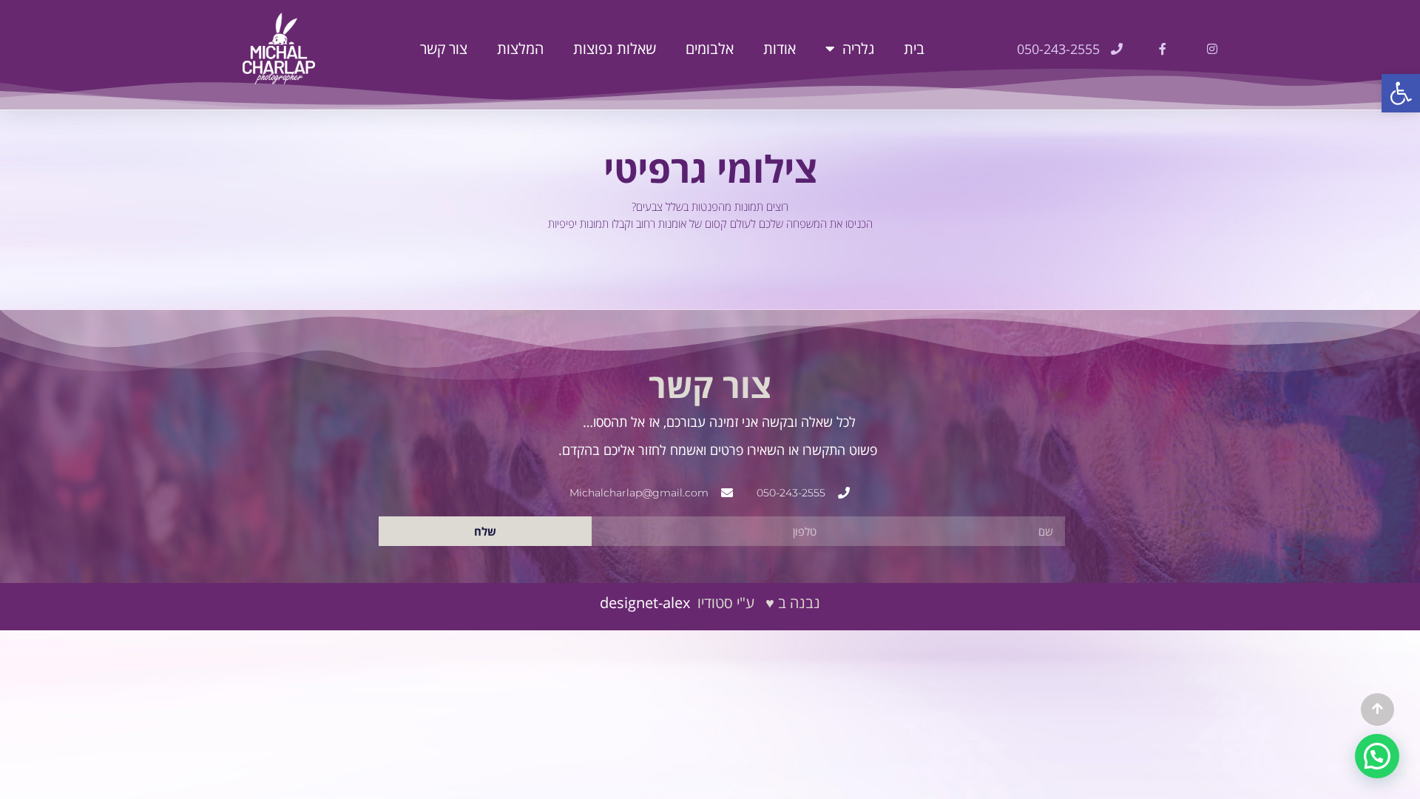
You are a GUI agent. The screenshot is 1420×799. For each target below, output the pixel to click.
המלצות (520, 48)
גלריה (858, 48)
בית (914, 48)
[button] (1401, 93)
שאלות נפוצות (614, 48)
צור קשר (443, 48)
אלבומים (710, 48)
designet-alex (645, 603)
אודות (779, 48)
